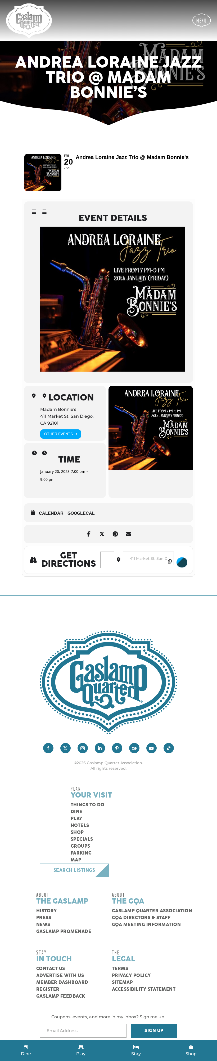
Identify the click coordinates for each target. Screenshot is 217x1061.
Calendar (51, 513)
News (43, 925)
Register (48, 989)
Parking (81, 853)
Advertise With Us (60, 976)
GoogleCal (81, 513)
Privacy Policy (131, 976)
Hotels (80, 826)
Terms (120, 969)
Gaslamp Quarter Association (152, 911)
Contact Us (50, 969)
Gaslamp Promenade (64, 932)
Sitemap (122, 982)
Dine (77, 812)
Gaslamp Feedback (60, 996)
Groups (80, 846)
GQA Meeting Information (146, 925)
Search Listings (74, 870)
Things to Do (88, 805)
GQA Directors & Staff (141, 918)
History (46, 911)
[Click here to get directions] (182, 562)
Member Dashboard (62, 982)
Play (77, 819)
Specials (82, 839)
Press (43, 918)
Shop (77, 832)
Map (76, 860)
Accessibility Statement (144, 989)
